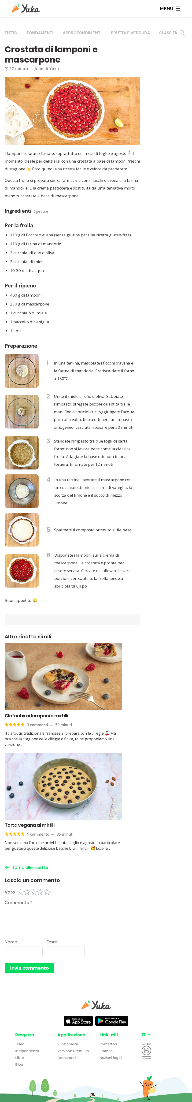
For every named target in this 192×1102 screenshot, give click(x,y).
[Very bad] (20, 892)
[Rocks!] (47, 892)
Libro (19, 1058)
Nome (11, 942)
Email (52, 942)
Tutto (11, 33)
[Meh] (33, 892)
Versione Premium (73, 1051)
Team (19, 1044)
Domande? (66, 1058)
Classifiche (171, 33)
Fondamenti (40, 33)
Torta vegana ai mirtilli (30, 825)
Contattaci (108, 1044)
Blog (19, 1064)
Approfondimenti (82, 33)
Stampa (106, 1051)
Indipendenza (27, 1051)
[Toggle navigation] (169, 8)
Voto (10, 892)
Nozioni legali (111, 1058)
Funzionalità (67, 1044)
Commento (18, 902)
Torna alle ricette (30, 867)
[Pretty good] (40, 892)
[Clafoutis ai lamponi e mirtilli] (63, 676)
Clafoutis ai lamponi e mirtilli (36, 715)
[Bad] (27, 892)
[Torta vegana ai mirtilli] (63, 786)
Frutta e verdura (130, 33)
